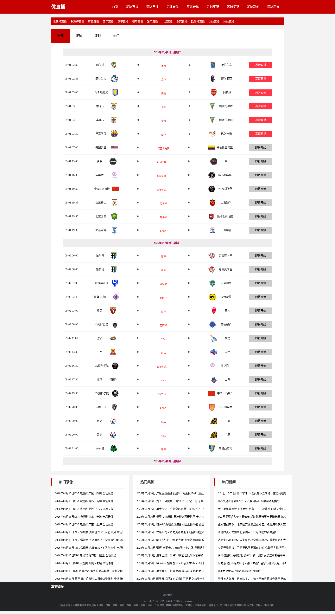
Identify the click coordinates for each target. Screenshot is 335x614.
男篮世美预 (163, 148)
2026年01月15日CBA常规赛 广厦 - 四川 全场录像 (84, 493)
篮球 (98, 35)
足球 (79, 35)
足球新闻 (253, 6)
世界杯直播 (60, 21)
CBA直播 (214, 21)
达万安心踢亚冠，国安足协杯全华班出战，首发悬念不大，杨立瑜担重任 (261, 540)
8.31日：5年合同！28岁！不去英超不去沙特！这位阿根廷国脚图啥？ (259, 493)
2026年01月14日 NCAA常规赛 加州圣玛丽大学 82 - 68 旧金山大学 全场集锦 (181, 563)
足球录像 (172, 6)
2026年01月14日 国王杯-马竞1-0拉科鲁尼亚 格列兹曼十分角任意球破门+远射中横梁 (186, 578)
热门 (116, 35)
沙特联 (163, 284)
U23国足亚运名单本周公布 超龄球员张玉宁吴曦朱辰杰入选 (253, 516)
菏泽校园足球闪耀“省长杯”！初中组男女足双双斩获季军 (251, 555)
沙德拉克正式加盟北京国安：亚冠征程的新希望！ (248, 532)
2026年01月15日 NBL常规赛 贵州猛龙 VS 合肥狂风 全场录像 (91, 532)
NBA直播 (228, 21)
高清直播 (260, 64)
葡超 (163, 107)
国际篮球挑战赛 (165, 176)
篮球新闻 (273, 6)
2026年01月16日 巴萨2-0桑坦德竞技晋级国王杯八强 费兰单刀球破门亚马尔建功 (183, 524)
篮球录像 (192, 6)
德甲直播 (137, 21)
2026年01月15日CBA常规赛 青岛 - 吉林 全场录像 (84, 501)
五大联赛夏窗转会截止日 (169, 162)
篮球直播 (152, 6)
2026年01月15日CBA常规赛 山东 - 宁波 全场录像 (84, 516)
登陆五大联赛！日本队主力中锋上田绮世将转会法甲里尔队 (253, 578)
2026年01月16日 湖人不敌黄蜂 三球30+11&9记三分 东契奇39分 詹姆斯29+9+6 (182, 501)
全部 (60, 35)
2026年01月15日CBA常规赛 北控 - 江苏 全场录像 (84, 508)
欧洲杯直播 (77, 21)
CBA (163, 339)
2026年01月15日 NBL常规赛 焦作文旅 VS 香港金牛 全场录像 (91, 547)
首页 (115, 6)
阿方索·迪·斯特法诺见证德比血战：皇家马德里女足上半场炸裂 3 (256, 563)
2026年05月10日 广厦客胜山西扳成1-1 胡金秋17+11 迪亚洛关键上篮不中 (179, 493)
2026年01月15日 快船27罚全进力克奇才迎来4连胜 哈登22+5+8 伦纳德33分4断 (182, 532)
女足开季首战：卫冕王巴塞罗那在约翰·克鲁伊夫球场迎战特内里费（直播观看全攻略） (270, 547)
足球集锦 (213, 6)
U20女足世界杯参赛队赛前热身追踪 (239, 571)
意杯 (163, 256)
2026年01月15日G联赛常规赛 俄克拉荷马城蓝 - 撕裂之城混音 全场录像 (97, 571)
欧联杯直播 (198, 21)
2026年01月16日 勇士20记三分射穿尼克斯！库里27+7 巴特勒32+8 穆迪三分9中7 (183, 508)
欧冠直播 (181, 21)
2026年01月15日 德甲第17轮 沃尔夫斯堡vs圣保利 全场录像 (90, 578)
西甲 (163, 134)
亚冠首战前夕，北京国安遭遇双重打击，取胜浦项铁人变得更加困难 (258, 524)
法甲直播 (152, 21)
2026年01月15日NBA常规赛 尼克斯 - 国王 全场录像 (85, 555)
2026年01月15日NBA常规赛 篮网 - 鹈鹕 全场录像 (84, 563)
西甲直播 (108, 21)
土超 (163, 66)
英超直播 (93, 21)
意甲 (163, 79)
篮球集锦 (233, 6)
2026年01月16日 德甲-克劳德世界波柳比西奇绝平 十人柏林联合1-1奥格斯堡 (181, 516)
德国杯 (163, 298)
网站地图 (167, 595)
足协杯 (163, 203)
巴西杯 (163, 325)
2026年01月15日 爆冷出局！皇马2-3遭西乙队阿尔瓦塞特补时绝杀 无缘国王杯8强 (184, 555)
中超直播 (167, 21)
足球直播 (132, 6)
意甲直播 (122, 21)
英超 (163, 93)
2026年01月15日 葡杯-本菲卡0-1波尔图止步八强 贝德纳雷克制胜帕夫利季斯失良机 (185, 547)
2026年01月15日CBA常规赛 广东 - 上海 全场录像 (84, 524)
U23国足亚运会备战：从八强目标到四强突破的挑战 (249, 501)
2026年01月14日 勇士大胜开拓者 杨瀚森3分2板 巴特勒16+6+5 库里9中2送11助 (183, 571)
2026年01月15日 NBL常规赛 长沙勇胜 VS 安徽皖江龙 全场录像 (92, 540)
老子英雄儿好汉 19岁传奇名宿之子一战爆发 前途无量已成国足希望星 (259, 508)
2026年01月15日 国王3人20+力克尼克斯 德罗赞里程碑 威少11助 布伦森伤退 (181, 540)
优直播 (58, 6)
